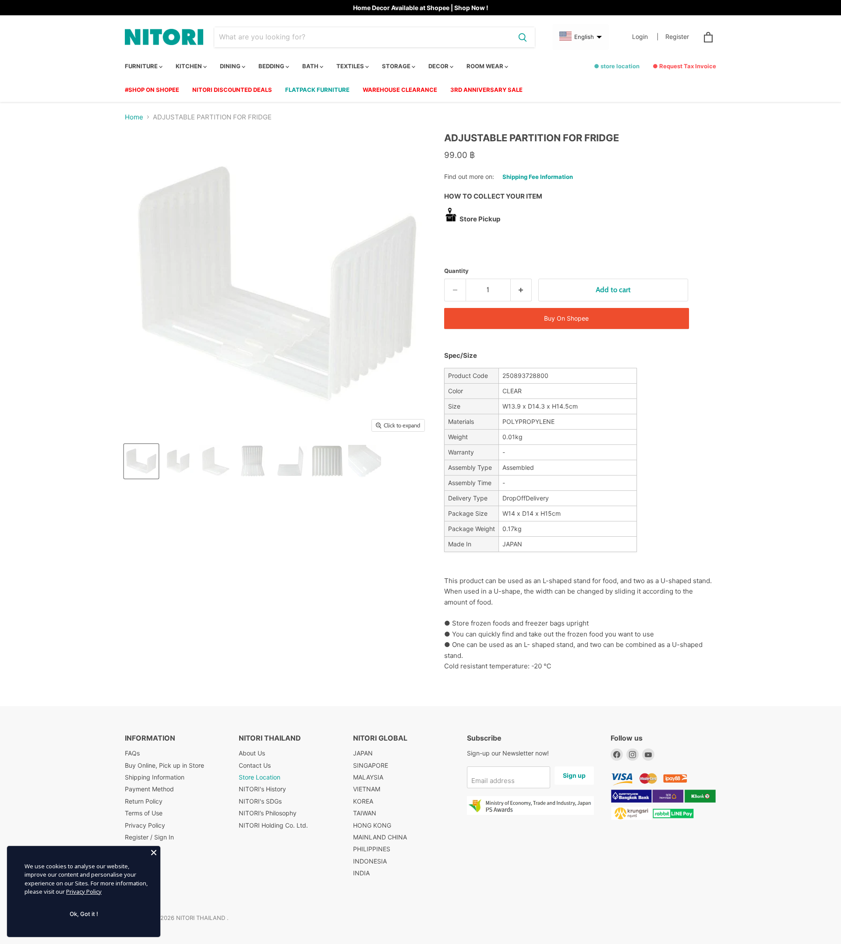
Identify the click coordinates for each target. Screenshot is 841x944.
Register (677, 36)
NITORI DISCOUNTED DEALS (232, 89)
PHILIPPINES (371, 849)
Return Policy (144, 801)
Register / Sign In (149, 837)
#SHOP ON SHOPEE (152, 89)
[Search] (522, 37)
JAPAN (363, 753)
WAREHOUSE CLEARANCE (400, 89)
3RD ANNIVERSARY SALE (486, 89)
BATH (311, 66)
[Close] (153, 852)
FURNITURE (142, 66)
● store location (617, 66)
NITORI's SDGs (260, 801)
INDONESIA (370, 861)
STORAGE (397, 66)
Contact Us (255, 765)
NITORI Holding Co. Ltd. (273, 825)
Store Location (259, 777)
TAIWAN (364, 813)
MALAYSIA (368, 777)
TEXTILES (350, 66)
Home (134, 117)
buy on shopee (566, 318)
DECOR (439, 66)
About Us (252, 753)
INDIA (361, 873)
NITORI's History (262, 789)
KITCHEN (189, 66)
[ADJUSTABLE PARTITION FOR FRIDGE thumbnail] (141, 461)
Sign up (574, 775)
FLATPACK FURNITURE (317, 89)
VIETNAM (366, 789)
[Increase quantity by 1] (521, 290)
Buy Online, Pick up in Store (164, 765)
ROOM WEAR (485, 66)
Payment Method (149, 789)
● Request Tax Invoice (684, 66)
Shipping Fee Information (537, 176)
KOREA (363, 801)
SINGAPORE (370, 765)
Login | (645, 36)
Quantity (456, 271)
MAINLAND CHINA (380, 837)
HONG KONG (372, 825)
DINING (231, 66)
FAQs (132, 753)
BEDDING (272, 66)
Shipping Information (154, 777)
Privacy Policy (145, 825)
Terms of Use (144, 813)
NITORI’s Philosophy (268, 813)
